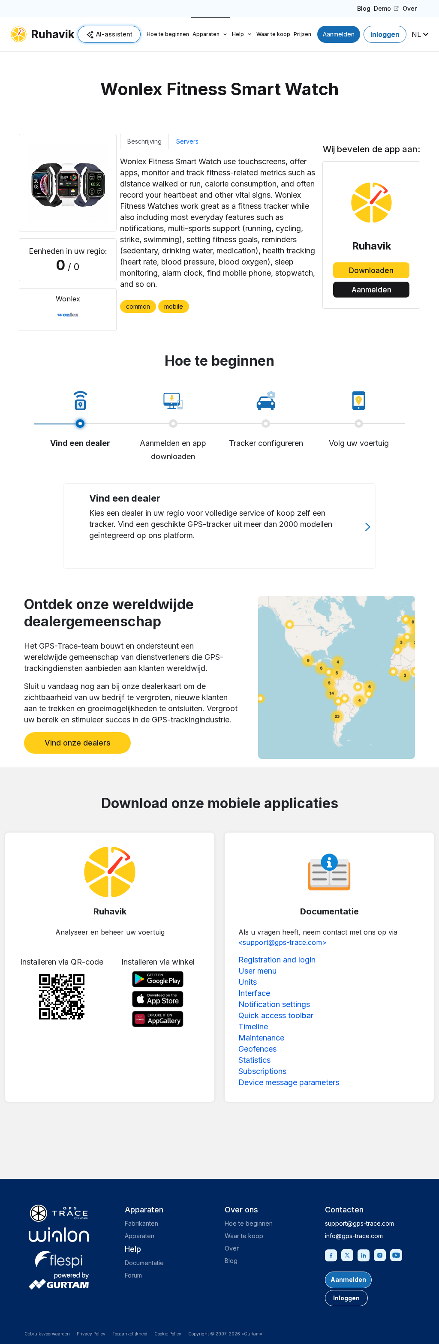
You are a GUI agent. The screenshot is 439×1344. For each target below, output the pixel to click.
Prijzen (302, 34)
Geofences (257, 1048)
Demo (387, 10)
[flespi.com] (58, 1258)
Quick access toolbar (275, 1015)
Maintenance (261, 1037)
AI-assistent (114, 34)
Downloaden (371, 270)
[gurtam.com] (58, 1234)
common (138, 306)
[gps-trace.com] (58, 1213)
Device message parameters (288, 1082)
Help (238, 34)
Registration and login (277, 959)
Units (247, 981)
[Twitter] (347, 1254)
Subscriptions (262, 1071)
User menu (257, 970)
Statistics (254, 1059)
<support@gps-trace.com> (282, 942)
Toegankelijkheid (129, 1333)
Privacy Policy (91, 1333)
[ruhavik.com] (42, 34)
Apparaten (206, 34)
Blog (363, 8)
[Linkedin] (364, 1254)
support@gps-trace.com (359, 1223)
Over (410, 8)
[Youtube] (396, 1254)
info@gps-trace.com (354, 1235)
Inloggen (385, 34)
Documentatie (144, 1262)
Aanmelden (339, 34)
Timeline (253, 1026)
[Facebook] (331, 1254)
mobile (173, 306)
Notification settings (274, 1004)
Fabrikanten (141, 1223)
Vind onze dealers (78, 742)
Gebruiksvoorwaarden (47, 1333)
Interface (254, 993)
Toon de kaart (337, 677)
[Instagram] (380, 1254)
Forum (133, 1275)
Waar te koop (273, 34)
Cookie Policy (167, 1333)
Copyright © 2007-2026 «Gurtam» (225, 1333)
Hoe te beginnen (168, 34)
